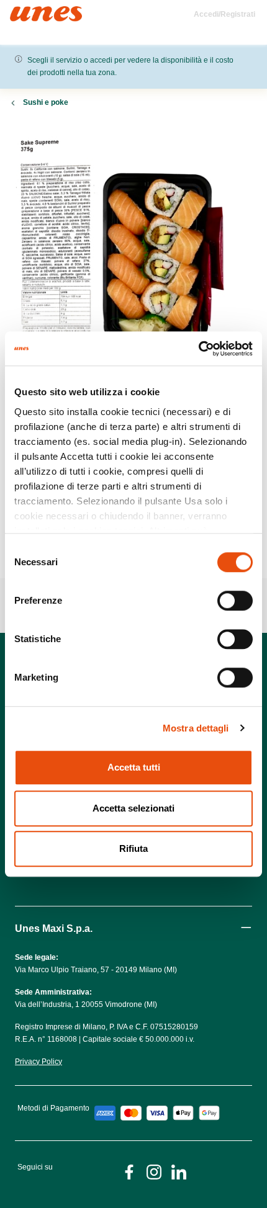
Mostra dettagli (196, 728)
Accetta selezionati (133, 808)
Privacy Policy (38, 1061)
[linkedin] (178, 1171)
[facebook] (129, 1171)
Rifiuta (133, 848)
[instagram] (154, 1171)
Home (23, 11)
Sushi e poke (45, 102)
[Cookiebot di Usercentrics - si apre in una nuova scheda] (198, 349)
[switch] (235, 601)
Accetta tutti (133, 767)
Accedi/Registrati (224, 14)
